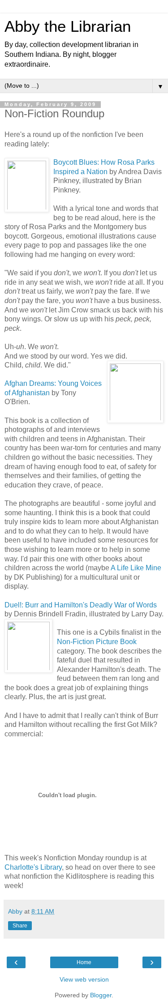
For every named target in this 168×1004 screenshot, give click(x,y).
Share (20, 926)
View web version (84, 979)
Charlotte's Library (33, 867)
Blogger (101, 995)
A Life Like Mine (136, 568)
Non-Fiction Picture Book (97, 641)
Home (84, 962)
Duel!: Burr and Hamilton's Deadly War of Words (80, 605)
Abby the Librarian (67, 26)
